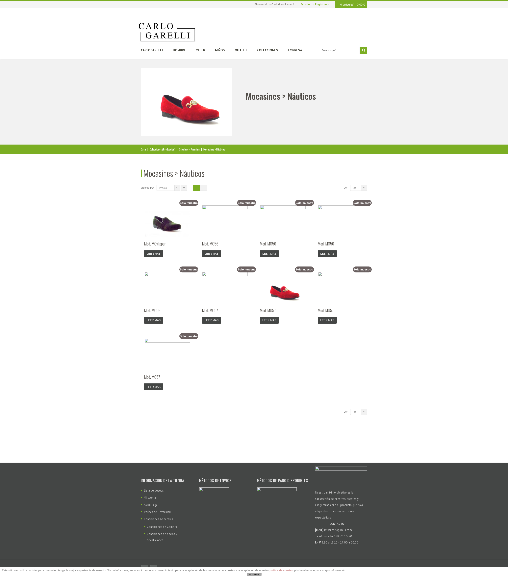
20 (354, 187)
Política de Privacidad (157, 512)
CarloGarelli (152, 50)
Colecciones (267, 50)
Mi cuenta (150, 497)
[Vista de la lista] (203, 188)
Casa (143, 149)
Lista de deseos (154, 490)
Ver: (346, 187)
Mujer (200, 50)
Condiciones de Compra (162, 527)
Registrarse (322, 4)
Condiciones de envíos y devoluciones (162, 537)
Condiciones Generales (158, 519)
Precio (163, 187)
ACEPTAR (254, 574)
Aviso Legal (151, 505)
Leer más (154, 253)
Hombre (179, 50)
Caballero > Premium (189, 149)
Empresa (295, 50)
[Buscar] (363, 50)
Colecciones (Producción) (162, 149)
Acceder (305, 4)
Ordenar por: (148, 187)
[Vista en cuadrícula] (196, 188)
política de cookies (281, 570)
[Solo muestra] (167, 222)
